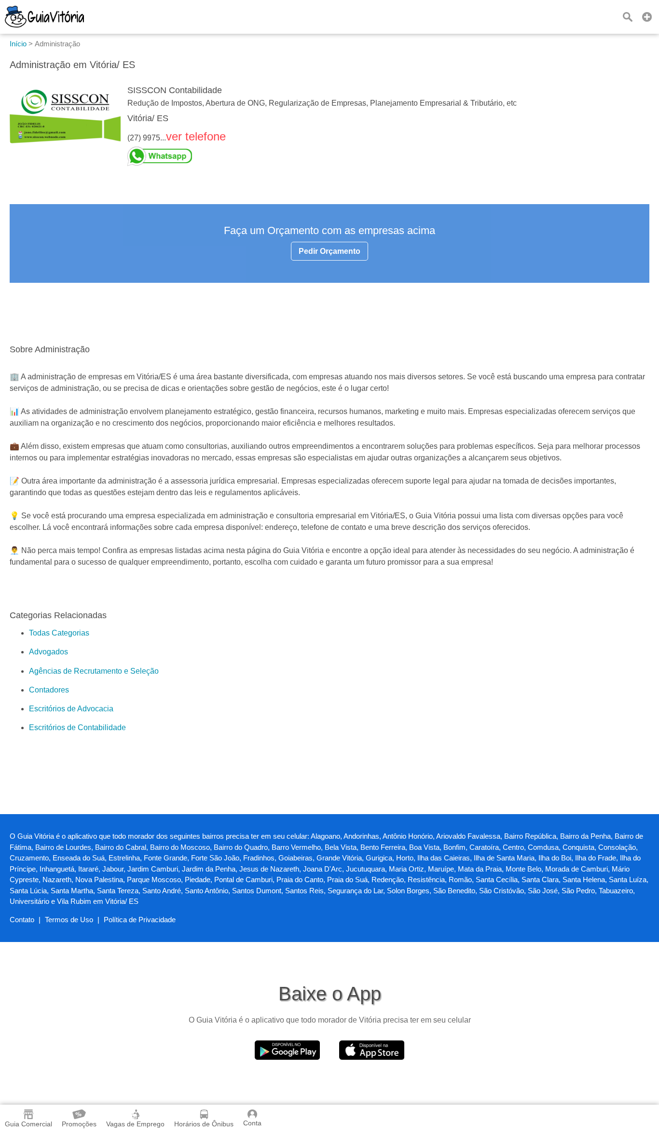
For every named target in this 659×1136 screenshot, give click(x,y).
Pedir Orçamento (329, 251)
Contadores (49, 690)
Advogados (48, 652)
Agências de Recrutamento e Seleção (94, 671)
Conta (252, 1123)
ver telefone (196, 136)
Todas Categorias (59, 633)
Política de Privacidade (140, 919)
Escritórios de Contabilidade (77, 727)
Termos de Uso (69, 919)
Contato (22, 919)
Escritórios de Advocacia (71, 709)
